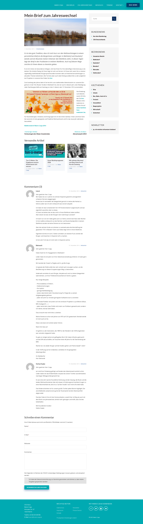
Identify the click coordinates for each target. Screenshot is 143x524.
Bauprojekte (97, 106)
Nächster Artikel (80, 131)
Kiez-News (133, 5)
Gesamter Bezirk (98, 56)
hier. (82, 98)
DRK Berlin (70, 5)
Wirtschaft (96, 109)
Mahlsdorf (96, 60)
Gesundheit (97, 103)
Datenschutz (60, 508)
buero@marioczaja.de (35, 517)
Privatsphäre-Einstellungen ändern (67, 518)
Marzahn (96, 69)
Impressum (60, 510)
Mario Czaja (58, 5)
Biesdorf (96, 66)
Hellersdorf (97, 73)
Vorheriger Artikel (31, 131)
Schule (95, 93)
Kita (94, 89)
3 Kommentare (40, 49)
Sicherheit (96, 113)
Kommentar (28, 452)
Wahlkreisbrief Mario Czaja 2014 (35, 126)
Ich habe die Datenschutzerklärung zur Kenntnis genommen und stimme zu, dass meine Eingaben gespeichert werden (56, 480)
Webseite (27, 443)
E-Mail (26, 435)
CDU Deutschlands (99, 40)
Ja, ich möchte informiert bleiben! (104, 129)
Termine (110, 5)
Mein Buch (99, 5)
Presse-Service (77, 510)
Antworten (83, 191)
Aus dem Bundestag (99, 36)
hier (51, 78)
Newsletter (76, 508)
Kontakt (119, 5)
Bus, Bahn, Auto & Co (100, 96)
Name (26, 426)
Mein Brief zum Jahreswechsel (50, 15)
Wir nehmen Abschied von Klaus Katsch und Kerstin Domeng (76, 162)
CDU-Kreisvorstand (85, 5)
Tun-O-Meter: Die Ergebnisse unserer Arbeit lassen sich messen (32, 163)
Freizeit (95, 99)
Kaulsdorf (96, 63)
